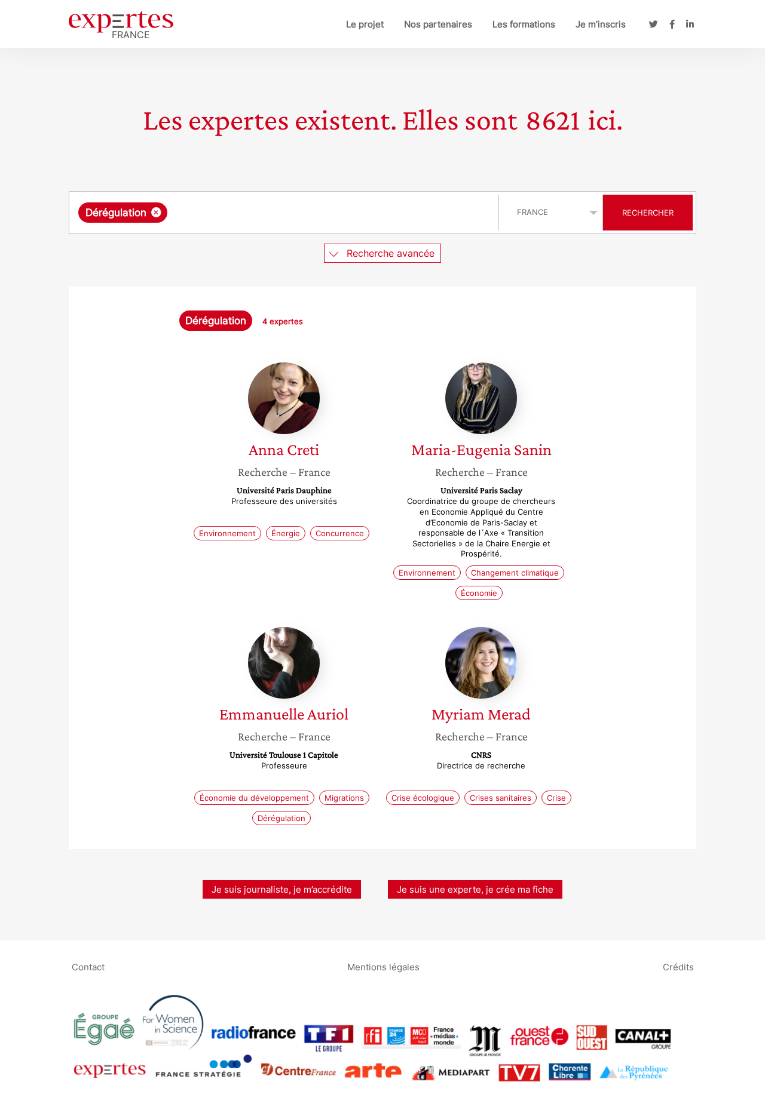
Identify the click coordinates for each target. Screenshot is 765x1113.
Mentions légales (383, 967)
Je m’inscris (601, 24)
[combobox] (285, 212)
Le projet (365, 24)
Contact (88, 967)
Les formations (523, 24)
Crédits (678, 967)
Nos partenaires (438, 24)
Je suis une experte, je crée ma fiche (475, 889)
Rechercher (648, 212)
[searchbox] (290, 212)
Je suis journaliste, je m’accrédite (282, 889)
